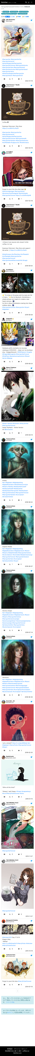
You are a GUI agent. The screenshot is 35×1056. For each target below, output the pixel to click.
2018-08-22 (29, 502)
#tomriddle (16, 555)
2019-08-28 (29, 315)
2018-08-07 (29, 566)
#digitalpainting (18, 482)
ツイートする (10, 1002)
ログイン (10, 1012)
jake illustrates (10, 19)
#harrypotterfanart (22, 69)
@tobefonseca (10, 86)
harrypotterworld (23, 11)
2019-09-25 (29, 266)
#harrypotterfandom (9, 140)
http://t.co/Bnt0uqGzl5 (9, 943)
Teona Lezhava (10, 439)
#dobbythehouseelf (20, 486)
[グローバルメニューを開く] (31, 2)
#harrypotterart (7, 75)
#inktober (29, 943)
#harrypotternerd (19, 67)
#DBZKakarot (22, 352)
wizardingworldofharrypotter (9, 13)
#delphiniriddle (13, 553)
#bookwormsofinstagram (10, 193)
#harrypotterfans (7, 67)
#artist (4, 358)
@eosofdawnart (10, 271)
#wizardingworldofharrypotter (12, 63)
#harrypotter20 (18, 75)
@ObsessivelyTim (10, 804)
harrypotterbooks (22, 13)
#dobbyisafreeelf (7, 488)
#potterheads (23, 193)
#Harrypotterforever (9, 307)
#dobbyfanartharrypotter (10, 490)
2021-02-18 (29, 201)
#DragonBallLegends (9, 354)
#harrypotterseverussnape (10, 619)
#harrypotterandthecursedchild (12, 260)
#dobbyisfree (18, 488)
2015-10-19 (29, 951)
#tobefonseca (24, 142)
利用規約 (10, 1049)
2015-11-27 (29, 856)
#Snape (18, 791)
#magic (25, 260)
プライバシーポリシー (20, 1049)
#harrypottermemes (8, 492)
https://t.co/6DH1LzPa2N (10, 128)
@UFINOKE (9, 440)
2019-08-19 (29, 435)
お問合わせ (26, 1051)
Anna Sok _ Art (10, 701)
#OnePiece (5, 356)
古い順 (12, 16)
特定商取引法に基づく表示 (13, 1051)
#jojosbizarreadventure (17, 356)
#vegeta (29, 352)
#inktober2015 (7, 937)
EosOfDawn (9, 269)
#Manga (9, 358)
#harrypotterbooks (22, 65)
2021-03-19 (29, 148)
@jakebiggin (9, 21)
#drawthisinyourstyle (21, 484)
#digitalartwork (19, 551)
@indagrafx (9, 320)
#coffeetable (6, 142)
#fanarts (5, 486)
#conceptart (20, 495)
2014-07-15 (29, 986)
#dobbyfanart (23, 490)
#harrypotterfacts (8, 71)
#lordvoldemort (7, 555)
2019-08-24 (29, 363)
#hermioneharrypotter (15, 683)
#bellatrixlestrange (26, 555)
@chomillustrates (10, 956)
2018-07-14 (29, 632)
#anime (10, 423)
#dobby (10, 486)
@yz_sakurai (9, 369)
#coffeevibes (16, 254)
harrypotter (6, 11)
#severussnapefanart (9, 621)
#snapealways (26, 791)
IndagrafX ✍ (10, 318)
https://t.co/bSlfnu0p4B (23, 195)
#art (3, 482)
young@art (9, 152)
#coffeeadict (25, 254)
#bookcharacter (7, 627)
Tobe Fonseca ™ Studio (13, 85)
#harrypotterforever (8, 65)
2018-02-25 (29, 752)
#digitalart (5, 309)
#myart (27, 307)
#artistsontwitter (7, 561)
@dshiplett (9, 153)
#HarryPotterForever (13, 793)
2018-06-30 (29, 697)
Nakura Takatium (11, 367)
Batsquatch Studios (12, 920)
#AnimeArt (16, 423)
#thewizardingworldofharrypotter (13, 73)
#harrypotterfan (16, 59)
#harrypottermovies (8, 69)
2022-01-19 (29, 81)
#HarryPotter (24, 423)
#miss (22, 793)
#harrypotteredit (21, 138)
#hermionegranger (8, 191)
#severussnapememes (23, 621)
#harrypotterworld (8, 61)
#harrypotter (6, 59)
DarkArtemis (10, 756)
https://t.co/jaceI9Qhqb (19, 743)
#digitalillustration (8, 484)
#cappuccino (15, 142)
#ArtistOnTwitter (7, 497)
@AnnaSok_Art (10, 702)
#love (4, 793)
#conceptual (18, 689)
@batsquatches (10, 921)
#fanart (27, 356)
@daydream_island (11, 758)
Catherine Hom (10, 954)
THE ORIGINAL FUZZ (12, 802)
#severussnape (7, 623)
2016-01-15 (29, 799)
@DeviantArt (9, 429)
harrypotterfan (14, 11)
